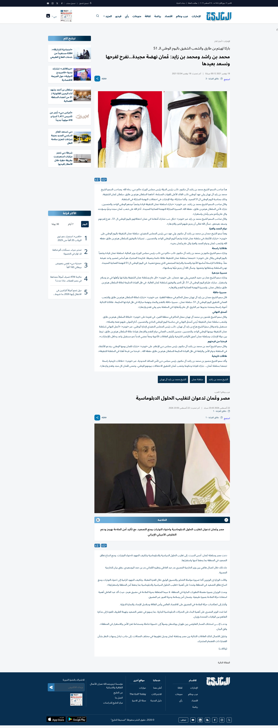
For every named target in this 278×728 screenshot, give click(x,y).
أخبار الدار (218, 41)
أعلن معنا (157, 687)
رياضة (157, 16)
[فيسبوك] (62, 3)
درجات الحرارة (181, 3)
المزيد (108, 16)
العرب (216, 392)
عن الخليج (118, 692)
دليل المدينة (156, 700)
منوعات (136, 16)
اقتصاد (168, 16)
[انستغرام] (53, 3)
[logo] (219, 16)
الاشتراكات (156, 694)
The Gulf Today (138, 694)
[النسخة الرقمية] (66, 16)
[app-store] (56, 720)
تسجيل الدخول (83, 3)
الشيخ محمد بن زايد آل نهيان (173, 379)
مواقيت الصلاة (192, 3)
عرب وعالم (182, 16)
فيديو (118, 16)
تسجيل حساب (70, 3)
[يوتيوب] (48, 3)
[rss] (207, 720)
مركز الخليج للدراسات (113, 702)
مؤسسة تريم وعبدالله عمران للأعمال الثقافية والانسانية (106, 685)
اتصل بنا (119, 697)
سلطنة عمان (197, 379)
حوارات (142, 687)
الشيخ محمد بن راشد (218, 379)
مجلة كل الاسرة (139, 700)
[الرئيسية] (218, 685)
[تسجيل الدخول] (90, 3)
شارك (104, 78)
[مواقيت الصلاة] (48, 16)
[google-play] (77, 720)
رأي (127, 16)
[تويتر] (57, 3)
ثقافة (148, 16)
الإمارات (196, 16)
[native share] (97, 78)
